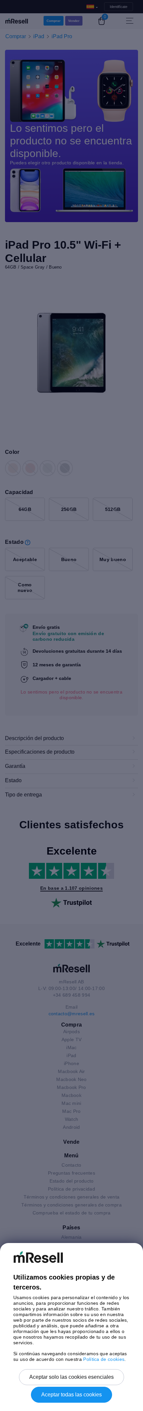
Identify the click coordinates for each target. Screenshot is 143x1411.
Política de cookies (103, 1359)
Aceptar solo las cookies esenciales (71, 1377)
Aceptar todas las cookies (71, 1394)
